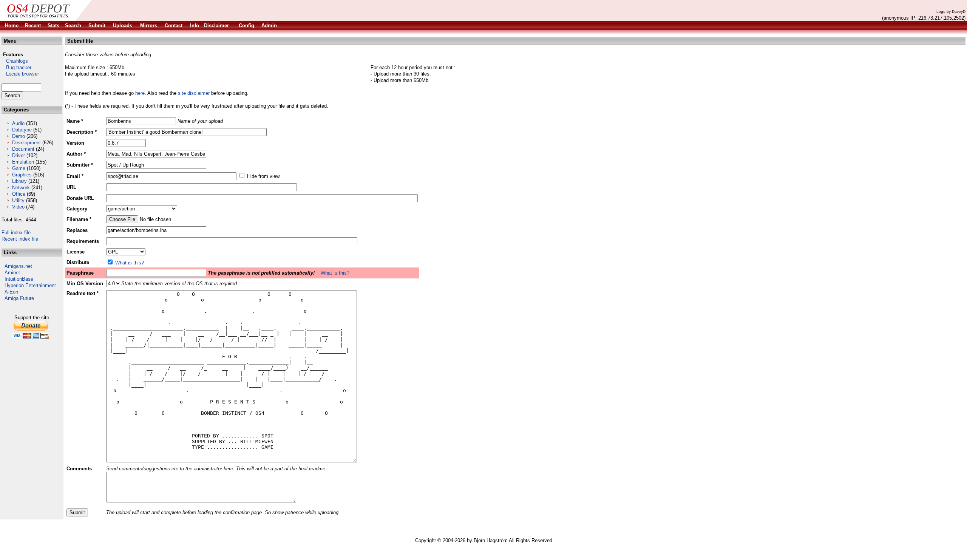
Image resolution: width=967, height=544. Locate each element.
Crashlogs (15, 61)
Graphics (22, 175)
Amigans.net (18, 266)
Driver (18, 155)
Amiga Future (19, 298)
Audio (18, 123)
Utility (18, 200)
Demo (18, 136)
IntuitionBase (19, 279)
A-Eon (11, 292)
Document (23, 149)
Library (19, 181)
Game (18, 168)
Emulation (23, 162)
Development (26, 142)
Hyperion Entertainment (30, 285)
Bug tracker (16, 67)
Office (18, 194)
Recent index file (20, 239)
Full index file (16, 232)
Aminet (12, 272)
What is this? (129, 263)
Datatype (22, 130)
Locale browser (20, 74)
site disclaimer (194, 93)
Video (18, 207)
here (140, 93)
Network (21, 187)
